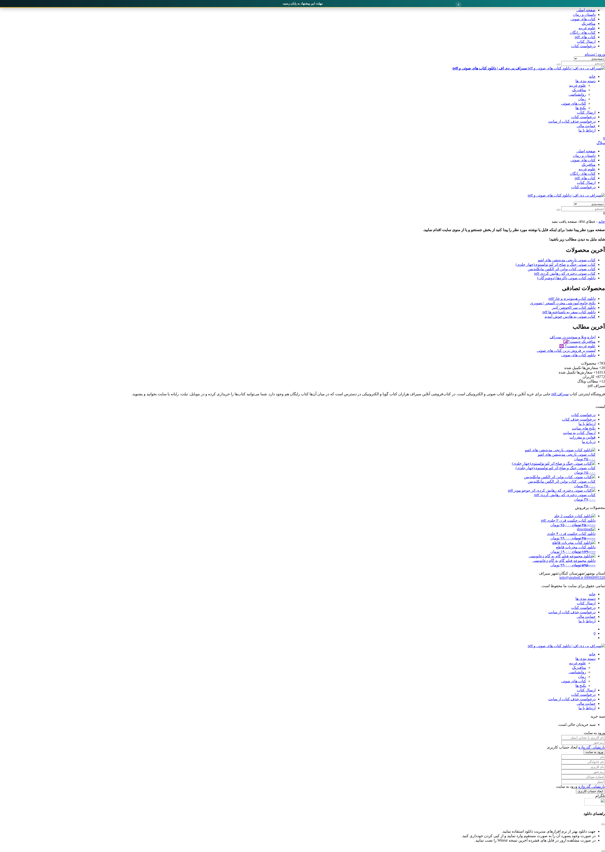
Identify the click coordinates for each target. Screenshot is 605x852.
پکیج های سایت (584, 428)
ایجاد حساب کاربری (590, 791)
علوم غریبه (587, 28)
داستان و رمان (584, 15)
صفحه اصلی (586, 10)
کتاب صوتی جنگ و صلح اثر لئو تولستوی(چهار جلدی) (556, 264)
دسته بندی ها (585, 81)
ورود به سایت (594, 752)
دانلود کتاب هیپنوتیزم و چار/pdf (572, 299)
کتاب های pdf (585, 37)
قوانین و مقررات (583, 437)
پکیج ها (580, 108)
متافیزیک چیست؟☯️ (579, 342)
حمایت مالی (586, 126)
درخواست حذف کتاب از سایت (572, 121)
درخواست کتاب (583, 46)
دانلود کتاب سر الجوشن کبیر (574, 308)
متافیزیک (589, 24)
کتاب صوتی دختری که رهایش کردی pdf (565, 273)
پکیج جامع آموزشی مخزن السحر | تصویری (563, 303)
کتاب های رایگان (583, 32)
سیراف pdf (560, 394)
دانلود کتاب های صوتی (578, 355)
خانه (592, 76)
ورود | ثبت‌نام (595, 54)
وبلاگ (600, 143)
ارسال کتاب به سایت (579, 433)
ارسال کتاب (586, 41)
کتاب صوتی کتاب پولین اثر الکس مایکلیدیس (562, 269)
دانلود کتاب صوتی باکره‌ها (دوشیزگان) (566, 278)
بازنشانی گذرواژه (591, 747)
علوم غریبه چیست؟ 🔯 (577, 346)
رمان (582, 99)
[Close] (603, 851)
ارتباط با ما (587, 130)
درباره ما (589, 442)
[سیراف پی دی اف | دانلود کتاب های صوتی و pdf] (566, 195)
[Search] (558, 64)
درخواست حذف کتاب (579, 419)
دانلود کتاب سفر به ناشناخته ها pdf (569, 312)
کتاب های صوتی (583, 19)
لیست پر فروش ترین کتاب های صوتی (566, 351)
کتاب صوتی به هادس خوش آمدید (570, 316)
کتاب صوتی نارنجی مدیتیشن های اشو (567, 260)
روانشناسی (577, 94)
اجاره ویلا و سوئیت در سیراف (573, 337)
